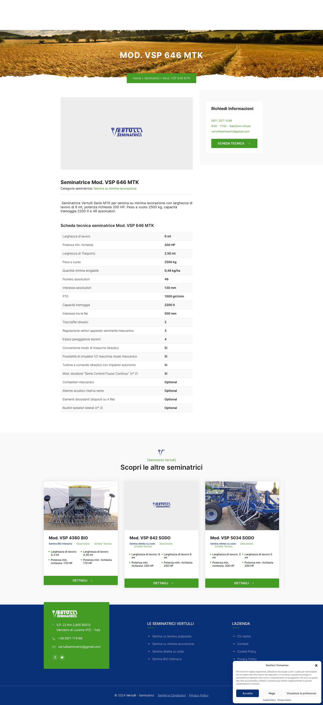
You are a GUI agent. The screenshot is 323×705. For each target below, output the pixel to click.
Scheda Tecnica (103, 543)
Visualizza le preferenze (301, 693)
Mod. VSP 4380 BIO (68, 537)
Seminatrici (151, 78)
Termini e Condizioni (171, 695)
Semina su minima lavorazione (115, 188)
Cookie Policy (269, 700)
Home (137, 78)
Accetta (248, 693)
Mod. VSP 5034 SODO (232, 537)
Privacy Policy (284, 700)
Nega (272, 693)
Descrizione (83, 543)
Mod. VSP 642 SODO (150, 537)
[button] (316, 665)
